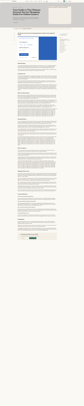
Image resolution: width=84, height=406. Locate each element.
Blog (46, 1)
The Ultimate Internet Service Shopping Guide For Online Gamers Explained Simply (65, 40)
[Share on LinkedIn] (14, 38)
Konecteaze (14, 1)
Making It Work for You (63, 49)
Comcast (19, 151)
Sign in (70, 1)
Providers (27, 1)
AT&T (21, 151)
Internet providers (26, 84)
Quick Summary (62, 42)
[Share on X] (14, 33)
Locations (31, 1)
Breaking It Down (62, 46)
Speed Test (40, 1)
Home (17, 28)
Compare (35, 1)
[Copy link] (14, 40)
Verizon (24, 151)
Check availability (33, 238)
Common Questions (62, 50)
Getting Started (62, 43)
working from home (26, 66)
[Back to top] (14, 44)
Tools (44, 1)
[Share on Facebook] (14, 36)
